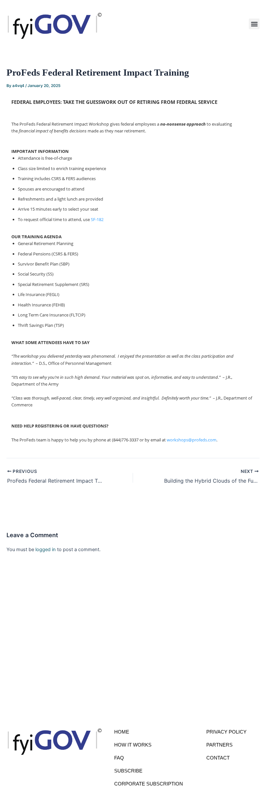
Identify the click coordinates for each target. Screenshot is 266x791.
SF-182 (97, 219)
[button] (254, 24)
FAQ (119, 757)
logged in (45, 549)
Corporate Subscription (148, 783)
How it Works (132, 745)
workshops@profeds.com (191, 440)
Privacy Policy (226, 732)
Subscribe (128, 770)
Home (121, 732)
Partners (219, 745)
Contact (218, 757)
